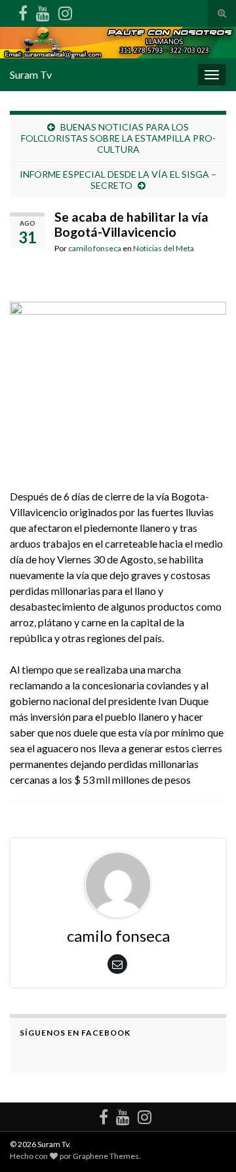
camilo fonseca (94, 248)
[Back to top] (206, 1142)
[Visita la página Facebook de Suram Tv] (23, 10)
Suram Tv (31, 74)
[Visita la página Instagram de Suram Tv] (65, 10)
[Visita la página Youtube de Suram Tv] (43, 10)
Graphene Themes (106, 1156)
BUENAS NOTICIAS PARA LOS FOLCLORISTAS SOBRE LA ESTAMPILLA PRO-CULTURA (118, 138)
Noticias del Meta (163, 248)
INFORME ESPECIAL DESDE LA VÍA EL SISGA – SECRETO (118, 180)
